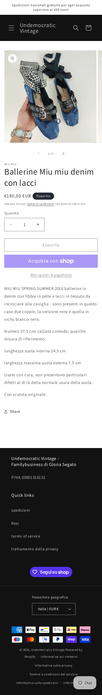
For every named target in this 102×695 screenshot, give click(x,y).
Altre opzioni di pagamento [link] (51, 275)
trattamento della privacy (34, 548)
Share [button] (15, 411)
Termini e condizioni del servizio (53, 674)
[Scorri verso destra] (63, 153)
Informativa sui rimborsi (59, 657)
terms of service (26, 536)
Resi (15, 523)
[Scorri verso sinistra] (38, 153)
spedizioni (20, 510)
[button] (11, 28)
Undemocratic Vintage (48, 650)
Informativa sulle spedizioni (37, 683)
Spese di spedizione (40, 204)
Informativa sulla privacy (54, 665)
